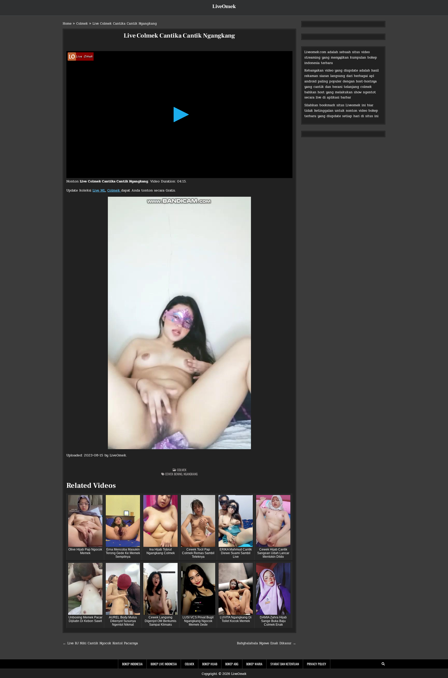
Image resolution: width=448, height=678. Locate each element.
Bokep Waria (254, 664)
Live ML (99, 190)
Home (67, 23)
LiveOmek (224, 6)
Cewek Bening (173, 474)
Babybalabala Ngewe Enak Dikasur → (266, 643)
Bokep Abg (231, 664)
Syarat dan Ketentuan (284, 664)
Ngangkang (191, 474)
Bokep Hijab (209, 664)
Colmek (82, 23)
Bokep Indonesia (132, 664)
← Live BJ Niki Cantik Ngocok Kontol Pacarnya (100, 643)
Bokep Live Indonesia (164, 664)
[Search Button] (383, 664)
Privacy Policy (316, 664)
